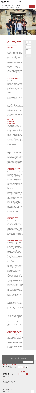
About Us (13, 5)
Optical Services (4, 7)
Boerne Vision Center (5, 5)
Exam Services (20, 5)
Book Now (28, 55)
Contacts (12, 7)
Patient (17, 7)
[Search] (27, 374)
